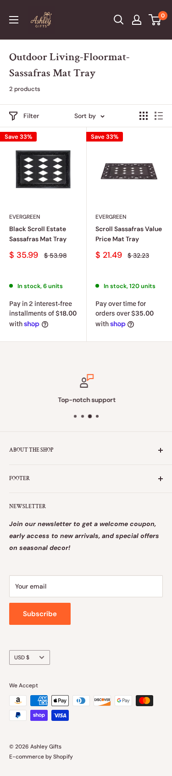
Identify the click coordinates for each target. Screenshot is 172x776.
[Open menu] (13, 19)
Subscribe (40, 613)
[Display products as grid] (143, 116)
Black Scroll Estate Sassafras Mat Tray (38, 234)
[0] (155, 19)
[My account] (136, 20)
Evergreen (24, 217)
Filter (31, 116)
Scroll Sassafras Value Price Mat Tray (128, 234)
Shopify (63, 756)
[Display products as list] (159, 116)
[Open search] (119, 20)
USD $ (21, 657)
